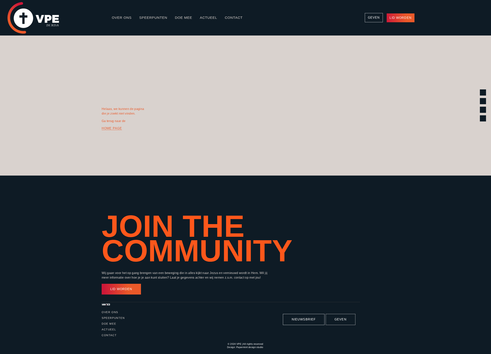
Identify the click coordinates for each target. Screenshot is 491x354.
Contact (234, 18)
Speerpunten (153, 18)
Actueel (208, 18)
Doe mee (183, 18)
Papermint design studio (249, 347)
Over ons (122, 18)
